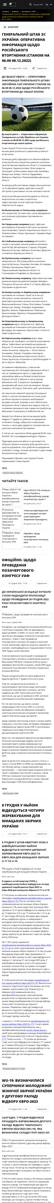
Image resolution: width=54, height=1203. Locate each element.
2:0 (13, 992)
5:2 (4, 1036)
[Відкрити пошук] (30, 4)
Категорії (13, 27)
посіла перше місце (35, 1030)
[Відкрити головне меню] (5, 5)
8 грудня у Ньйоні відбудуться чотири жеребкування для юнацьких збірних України (23, 815)
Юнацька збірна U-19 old (14, 1069)
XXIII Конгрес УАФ (10, 793)
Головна (5, 11)
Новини (15, 11)
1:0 (26, 989)
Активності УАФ (28, 11)
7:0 (23, 1036)
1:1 (4, 1039)
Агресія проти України (12, 473)
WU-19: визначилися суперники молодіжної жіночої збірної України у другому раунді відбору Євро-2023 (27, 1091)
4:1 (38, 989)
